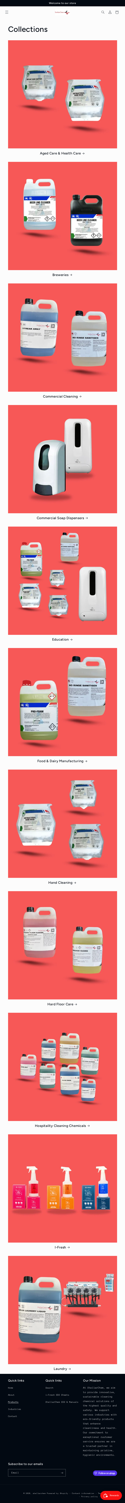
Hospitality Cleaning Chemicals (60, 1126)
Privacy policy (89, 1497)
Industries (14, 1409)
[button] (6, 12)
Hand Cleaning (60, 883)
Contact (12, 1416)
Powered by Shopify (57, 1493)
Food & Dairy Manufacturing (60, 761)
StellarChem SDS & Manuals (62, 1402)
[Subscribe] (61, 1473)
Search (50, 1388)
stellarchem (39, 1493)
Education (60, 639)
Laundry (60, 1369)
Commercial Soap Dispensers (60, 518)
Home (10, 1388)
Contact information (83, 1493)
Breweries (60, 275)
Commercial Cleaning (60, 396)
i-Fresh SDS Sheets (57, 1395)
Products (13, 1402)
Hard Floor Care (60, 1004)
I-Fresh (60, 1247)
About (11, 1395)
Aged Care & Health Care (60, 153)
